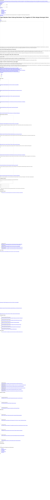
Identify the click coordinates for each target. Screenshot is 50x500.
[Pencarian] (0, 6)
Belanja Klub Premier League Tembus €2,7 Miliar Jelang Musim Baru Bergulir (10, 69)
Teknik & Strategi (3, 12)
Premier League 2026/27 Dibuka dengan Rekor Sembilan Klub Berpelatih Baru (11, 415)
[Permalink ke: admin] (0, 19)
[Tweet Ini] (1, 74)
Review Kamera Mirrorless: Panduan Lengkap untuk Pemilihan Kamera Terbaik (11, 320)
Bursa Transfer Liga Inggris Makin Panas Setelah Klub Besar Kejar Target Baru (11, 389)
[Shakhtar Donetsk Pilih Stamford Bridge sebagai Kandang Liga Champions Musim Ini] (4, 89)
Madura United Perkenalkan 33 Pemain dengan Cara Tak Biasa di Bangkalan (10, 71)
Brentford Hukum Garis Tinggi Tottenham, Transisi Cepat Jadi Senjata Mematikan (23, 1)
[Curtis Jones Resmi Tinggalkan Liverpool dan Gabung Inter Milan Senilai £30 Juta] (12, 247)
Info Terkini (1, 15)
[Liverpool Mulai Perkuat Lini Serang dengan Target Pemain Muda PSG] (4, 106)
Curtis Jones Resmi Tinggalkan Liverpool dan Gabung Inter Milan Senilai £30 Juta (11, 248)
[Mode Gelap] (0, 5)
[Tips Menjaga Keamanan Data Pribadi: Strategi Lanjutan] (3, 401)
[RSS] (1, 446)
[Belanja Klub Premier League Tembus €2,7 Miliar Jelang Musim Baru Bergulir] (4, 95)
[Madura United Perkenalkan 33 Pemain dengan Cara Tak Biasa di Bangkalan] (4, 112)
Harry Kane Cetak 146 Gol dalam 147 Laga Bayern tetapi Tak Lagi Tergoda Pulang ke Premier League (14, 425)
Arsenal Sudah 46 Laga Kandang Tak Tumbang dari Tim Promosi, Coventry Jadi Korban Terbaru (13, 420)
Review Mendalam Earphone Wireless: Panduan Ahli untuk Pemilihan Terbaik (11, 324)
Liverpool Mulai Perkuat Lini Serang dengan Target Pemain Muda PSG (9, 107)
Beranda (2, 9)
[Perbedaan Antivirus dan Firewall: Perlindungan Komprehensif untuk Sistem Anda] (3, 396)
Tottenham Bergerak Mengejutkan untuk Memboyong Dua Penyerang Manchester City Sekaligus (12, 70)
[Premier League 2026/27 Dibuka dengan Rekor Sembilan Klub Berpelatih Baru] (3, 413)
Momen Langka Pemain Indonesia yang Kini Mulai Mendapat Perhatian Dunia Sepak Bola (12, 435)
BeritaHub (1, 3)
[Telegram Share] (1, 76)
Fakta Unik (2, 13)
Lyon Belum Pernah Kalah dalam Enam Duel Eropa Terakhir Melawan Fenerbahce (11, 430)
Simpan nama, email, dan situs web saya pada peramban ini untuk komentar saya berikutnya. (13, 188)
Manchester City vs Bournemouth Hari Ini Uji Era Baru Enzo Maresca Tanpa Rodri (11, 244)
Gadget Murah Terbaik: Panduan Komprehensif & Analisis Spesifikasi (10, 322)
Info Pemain (2, 11)
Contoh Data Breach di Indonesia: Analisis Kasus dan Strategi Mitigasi (10, 408)
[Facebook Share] (1, 73)
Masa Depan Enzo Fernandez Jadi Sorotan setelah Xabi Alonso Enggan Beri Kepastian (12, 386)
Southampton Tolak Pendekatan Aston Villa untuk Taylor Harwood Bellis (9, 84)
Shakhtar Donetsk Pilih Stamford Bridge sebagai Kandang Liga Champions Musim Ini (11, 68)
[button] (6, 4)
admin (1, 20)
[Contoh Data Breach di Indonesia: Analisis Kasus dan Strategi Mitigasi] (3, 406)
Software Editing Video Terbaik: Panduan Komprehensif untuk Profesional (11, 326)
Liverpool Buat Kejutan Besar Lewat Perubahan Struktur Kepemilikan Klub (10, 440)
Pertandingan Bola (3, 10)
